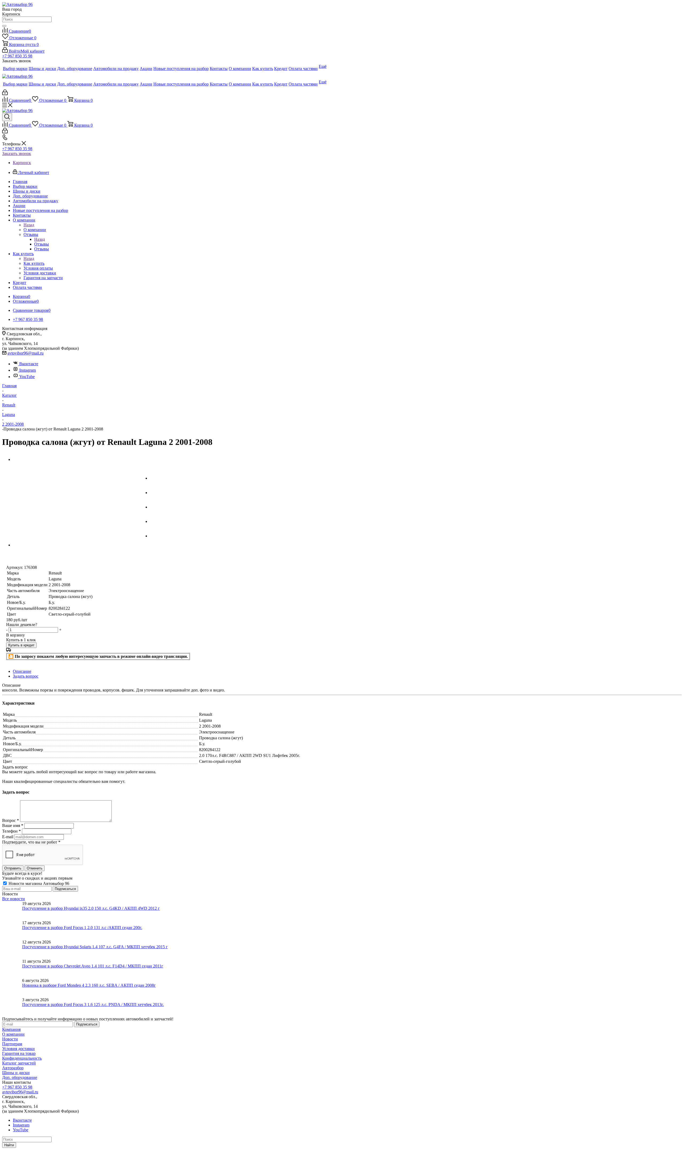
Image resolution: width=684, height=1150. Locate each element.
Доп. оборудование (19, 1077)
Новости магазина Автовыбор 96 (38, 883)
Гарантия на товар (19, 1053)
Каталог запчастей (19, 1063)
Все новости (13, 898)
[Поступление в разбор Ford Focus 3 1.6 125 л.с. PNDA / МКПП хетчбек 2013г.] (12, 1007)
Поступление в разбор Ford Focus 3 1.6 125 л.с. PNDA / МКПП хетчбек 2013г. (93, 1004)
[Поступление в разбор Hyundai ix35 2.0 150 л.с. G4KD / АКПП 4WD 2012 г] (12, 910)
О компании (35, 229)
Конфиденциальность (22, 1058)
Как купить (34, 263)
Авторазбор (13, 1068)
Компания (11, 1029)
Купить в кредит (21, 645)
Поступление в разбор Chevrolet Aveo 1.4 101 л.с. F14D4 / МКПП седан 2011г (92, 966)
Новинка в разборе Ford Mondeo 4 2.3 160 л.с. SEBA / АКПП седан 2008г (89, 985)
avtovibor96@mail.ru (25, 353)
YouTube (27, 376)
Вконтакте (28, 364)
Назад (29, 225)
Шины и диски (16, 1072)
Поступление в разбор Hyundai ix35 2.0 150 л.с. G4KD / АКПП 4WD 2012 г (91, 908)
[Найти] (4, 26)
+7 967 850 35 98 (17, 56)
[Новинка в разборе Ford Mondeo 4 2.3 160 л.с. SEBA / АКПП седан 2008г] (12, 987)
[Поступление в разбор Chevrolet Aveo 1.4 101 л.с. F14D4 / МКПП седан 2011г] (12, 968)
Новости (10, 1039)
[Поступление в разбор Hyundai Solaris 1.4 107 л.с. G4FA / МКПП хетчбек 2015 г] (12, 949)
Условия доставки (18, 1048)
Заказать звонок (16, 153)
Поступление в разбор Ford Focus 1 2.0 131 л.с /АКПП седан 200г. (82, 927)
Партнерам (12, 1044)
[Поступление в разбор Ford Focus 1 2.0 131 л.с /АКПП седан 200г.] (12, 930)
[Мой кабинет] (5, 93)
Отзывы (41, 244)
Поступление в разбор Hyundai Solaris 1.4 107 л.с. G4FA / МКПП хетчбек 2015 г (95, 947)
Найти (9, 1145)
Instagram (27, 370)
